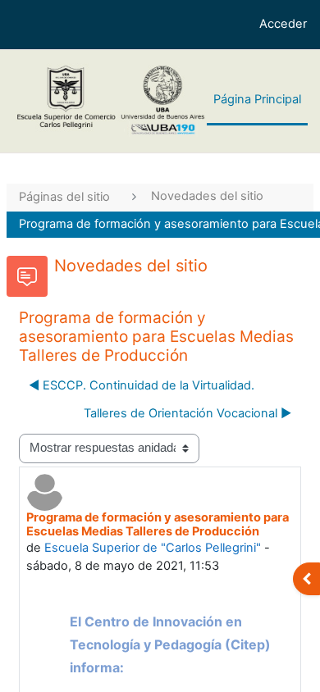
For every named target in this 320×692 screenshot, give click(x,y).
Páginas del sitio (64, 196)
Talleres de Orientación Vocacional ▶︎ (187, 413)
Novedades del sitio (207, 196)
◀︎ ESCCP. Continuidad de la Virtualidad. (141, 385)
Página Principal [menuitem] (257, 99)
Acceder (283, 23)
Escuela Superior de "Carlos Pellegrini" (152, 547)
